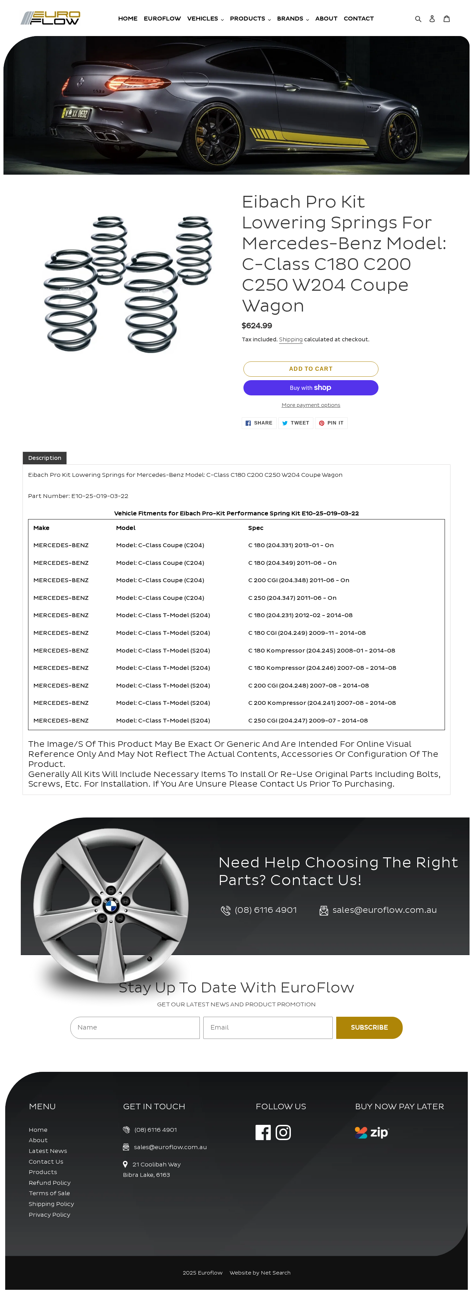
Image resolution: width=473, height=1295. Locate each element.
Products (43, 1172)
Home (38, 1130)
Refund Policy (50, 1183)
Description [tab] (44, 458)
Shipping (291, 339)
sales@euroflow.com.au (170, 1147)
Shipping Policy (51, 1204)
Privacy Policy (49, 1214)
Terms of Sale (49, 1193)
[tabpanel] (236, 629)
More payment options (311, 405)
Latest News (48, 1151)
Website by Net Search (260, 1273)
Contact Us (46, 1161)
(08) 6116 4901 (156, 1130)
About (38, 1140)
